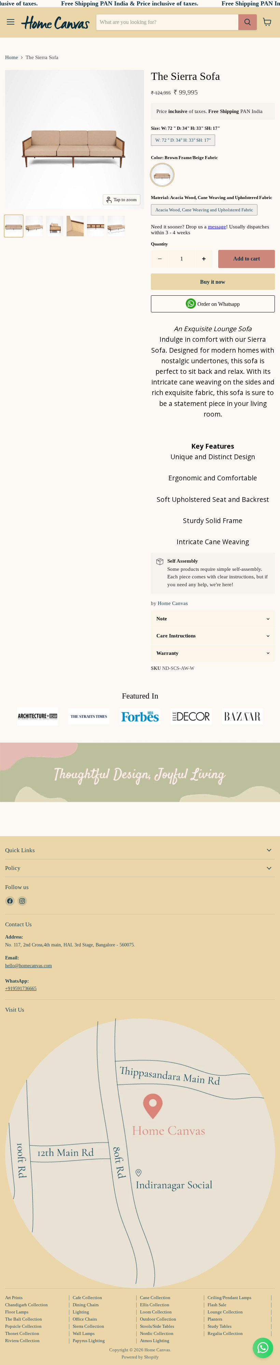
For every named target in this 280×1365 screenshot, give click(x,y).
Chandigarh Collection (26, 1304)
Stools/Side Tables (157, 1326)
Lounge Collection (225, 1311)
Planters (215, 1319)
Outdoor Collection (158, 1319)
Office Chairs (85, 1319)
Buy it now (212, 282)
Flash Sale (217, 1304)
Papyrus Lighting (89, 1340)
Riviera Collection (22, 1340)
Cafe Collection (87, 1297)
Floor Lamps (16, 1311)
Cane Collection (155, 1297)
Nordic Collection (156, 1333)
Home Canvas (173, 603)
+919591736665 (21, 988)
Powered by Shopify (140, 1357)
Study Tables (220, 1326)
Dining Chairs (86, 1304)
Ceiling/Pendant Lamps (229, 1297)
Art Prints (14, 1297)
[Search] (247, 22)
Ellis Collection (154, 1304)
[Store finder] (140, 1153)
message (217, 226)
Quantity (159, 244)
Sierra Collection (88, 1326)
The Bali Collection (23, 1319)
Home (11, 57)
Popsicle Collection (23, 1326)
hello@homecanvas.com (28, 965)
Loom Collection (156, 1311)
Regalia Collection (225, 1333)
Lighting (81, 1311)
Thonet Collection (22, 1333)
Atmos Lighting (154, 1340)
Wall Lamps (84, 1333)
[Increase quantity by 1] (204, 259)
